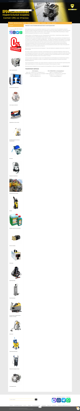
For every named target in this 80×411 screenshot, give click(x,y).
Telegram (20, 28)
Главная (11, 23)
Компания (43, 23)
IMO (18, 28)
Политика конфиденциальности (64, 405)
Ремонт (24, 23)
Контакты (54, 23)
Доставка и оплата (18, 23)
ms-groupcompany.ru (12, 1)
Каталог (11, 405)
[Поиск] (33, 10)
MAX (16, 28)
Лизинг (29, 23)
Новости (49, 23)
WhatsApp (13, 30)
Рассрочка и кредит (36, 23)
